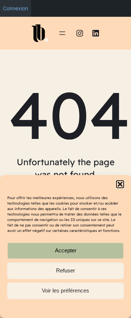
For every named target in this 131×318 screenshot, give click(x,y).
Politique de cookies (62, 308)
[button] (120, 184)
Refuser (65, 270)
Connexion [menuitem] (15, 8)
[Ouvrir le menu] (62, 33)
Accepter (65, 250)
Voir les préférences (65, 290)
